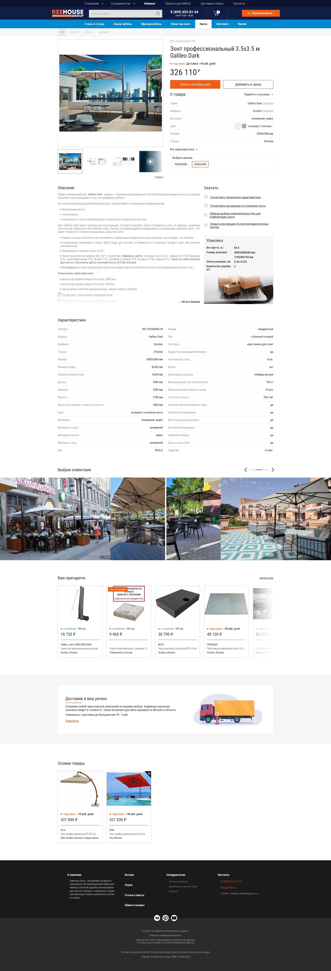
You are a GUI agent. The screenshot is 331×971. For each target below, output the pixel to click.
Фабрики (149, 3)
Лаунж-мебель (122, 24)
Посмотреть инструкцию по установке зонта (89, 300)
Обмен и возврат (135, 905)
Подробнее (72, 721)
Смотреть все (266, 578)
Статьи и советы (134, 895)
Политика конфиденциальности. (165, 935)
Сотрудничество (120, 3)
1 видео (158, 177)
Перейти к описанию (257, 94)
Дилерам (173, 891)
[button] (154, 93)
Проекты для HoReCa (178, 3)
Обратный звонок (261, 13)
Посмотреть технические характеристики (87, 295)
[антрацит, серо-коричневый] (244, 126)
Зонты (203, 24)
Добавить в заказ (248, 84)
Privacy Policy (177, 952)
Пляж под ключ (180, 24)
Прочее (242, 24)
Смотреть (268, 103)
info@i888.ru (228, 887)
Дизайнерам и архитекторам (183, 886)
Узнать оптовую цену (195, 84)
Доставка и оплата (212, 3)
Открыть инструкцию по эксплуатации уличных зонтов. (239, 225)
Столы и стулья (94, 24)
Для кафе (104, 32)
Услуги (128, 885)
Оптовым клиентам (178, 881)
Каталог (74, 32)
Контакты (239, 3)
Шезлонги (223, 24)
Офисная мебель (151, 24)
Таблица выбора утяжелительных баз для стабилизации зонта (235, 215)
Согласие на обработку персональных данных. (165, 931)
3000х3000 (181, 164)
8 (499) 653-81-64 (184, 13)
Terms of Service (196, 952)
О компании (92, 3)
